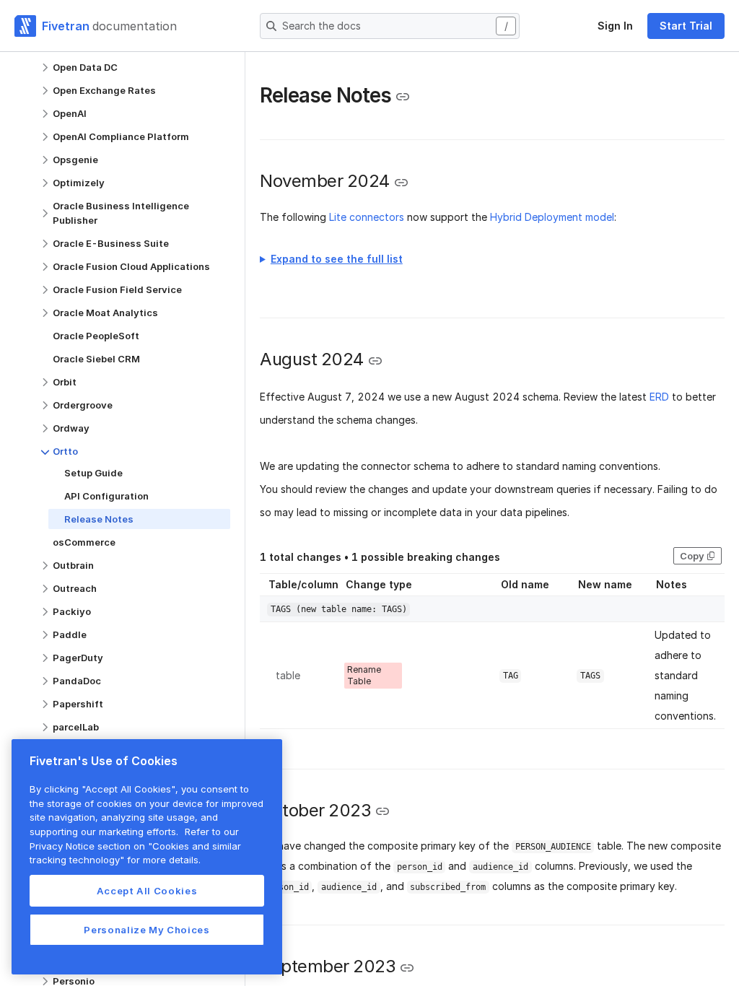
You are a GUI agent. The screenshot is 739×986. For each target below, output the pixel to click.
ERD (659, 397)
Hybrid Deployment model (552, 217)
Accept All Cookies (147, 890)
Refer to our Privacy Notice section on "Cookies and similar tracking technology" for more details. (135, 845)
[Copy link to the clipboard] (402, 96)
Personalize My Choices (146, 929)
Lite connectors (366, 217)
